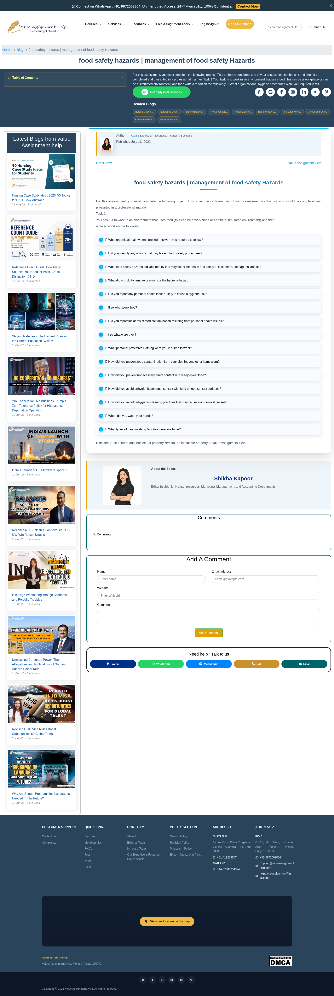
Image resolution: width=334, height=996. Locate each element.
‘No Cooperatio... (219, 111)
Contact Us (49, 836)
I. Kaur (133, 135)
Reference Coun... (169, 111)
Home (7, 50)
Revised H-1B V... (144, 119)
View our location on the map (170, 921)
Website (102, 588)
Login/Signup (210, 24)
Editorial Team (136, 842)
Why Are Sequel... (169, 119)
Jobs (87, 854)
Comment (104, 604)
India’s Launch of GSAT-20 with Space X (40, 470)
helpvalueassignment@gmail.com (276, 875)
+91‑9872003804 (270, 857)
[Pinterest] (326, 92)
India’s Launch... (243, 111)
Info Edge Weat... (292, 111)
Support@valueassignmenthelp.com (277, 865)
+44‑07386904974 (228, 869)
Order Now (104, 163)
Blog (20, 50)
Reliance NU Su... (267, 111)
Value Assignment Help (304, 163)
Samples (90, 836)
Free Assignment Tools (173, 24)
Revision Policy (179, 842)
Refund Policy (178, 836)
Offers (88, 860)
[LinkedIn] (304, 92)
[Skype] (191, 980)
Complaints (49, 842)
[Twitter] (143, 980)
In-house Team (136, 848)
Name (101, 571)
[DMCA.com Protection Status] (280, 961)
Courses (91, 24)
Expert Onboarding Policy (186, 854)
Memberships (93, 842)
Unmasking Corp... (317, 111)
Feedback (139, 24)
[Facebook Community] (259, 92)
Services (115, 24)
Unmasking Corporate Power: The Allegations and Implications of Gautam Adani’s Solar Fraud (39, 664)
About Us (133, 836)
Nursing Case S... (144, 111)
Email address (221, 571)
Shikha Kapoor (233, 478)
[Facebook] (281, 92)
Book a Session (239, 24)
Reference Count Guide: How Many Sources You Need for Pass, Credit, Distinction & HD (36, 272)
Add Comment (209, 632)
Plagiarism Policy (181, 848)
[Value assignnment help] (38, 26)
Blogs (88, 866)
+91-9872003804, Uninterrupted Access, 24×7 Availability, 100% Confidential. (167, 6)
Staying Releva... (195, 111)
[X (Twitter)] (315, 92)
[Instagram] (292, 92)
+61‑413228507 (227, 857)
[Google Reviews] (270, 92)
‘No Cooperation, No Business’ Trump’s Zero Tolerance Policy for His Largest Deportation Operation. (39, 405)
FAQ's (88, 848)
